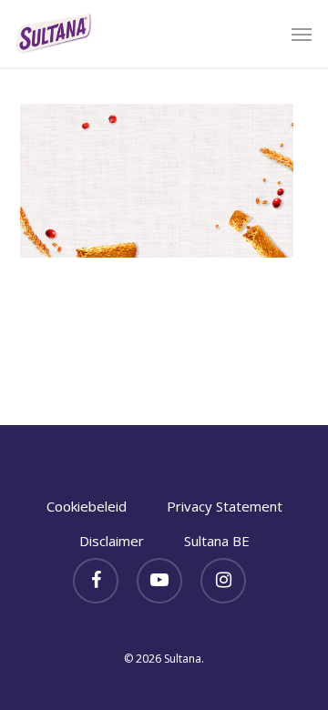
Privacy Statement (224, 506)
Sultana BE (217, 541)
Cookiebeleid (86, 506)
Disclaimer (111, 541)
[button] (302, 34)
